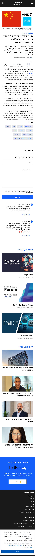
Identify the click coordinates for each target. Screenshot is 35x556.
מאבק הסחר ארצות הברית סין (23, 138)
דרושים (32, 499)
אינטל (20, 126)
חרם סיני (17, 134)
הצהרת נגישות (30, 507)
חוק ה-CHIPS (27, 134)
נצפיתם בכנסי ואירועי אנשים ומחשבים (24, 523)
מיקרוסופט (28, 126)
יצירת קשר (31, 496)
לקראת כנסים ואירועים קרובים (26, 526)
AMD (7, 126)
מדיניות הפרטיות (29, 509)
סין (14, 126)
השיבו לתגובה (26, 215)
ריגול (14, 130)
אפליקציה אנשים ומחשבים (27, 512)
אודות (32, 501)
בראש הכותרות (27, 33)
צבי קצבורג (30, 58)
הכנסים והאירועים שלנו (28, 521)
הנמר (32, 504)
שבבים (21, 130)
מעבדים (29, 130)
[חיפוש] (3, 3)
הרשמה (16, 481)
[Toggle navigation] (31, 3)
